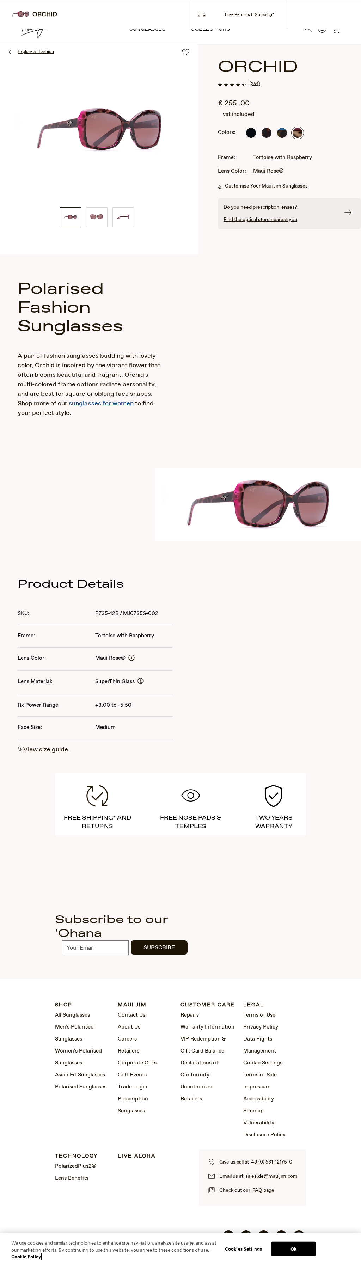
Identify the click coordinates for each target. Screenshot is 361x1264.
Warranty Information (207, 1027)
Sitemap (253, 1111)
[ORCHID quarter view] (70, 217)
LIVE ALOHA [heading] (136, 1156)
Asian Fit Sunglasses (80, 1075)
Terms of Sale (260, 1075)
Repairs (189, 1015)
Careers (127, 1039)
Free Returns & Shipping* (249, 15)
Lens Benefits (71, 1178)
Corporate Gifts (137, 1063)
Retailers (128, 1051)
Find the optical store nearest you (260, 219)
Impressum (257, 1087)
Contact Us (131, 1015)
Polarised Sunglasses (80, 1087)
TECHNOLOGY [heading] (76, 1156)
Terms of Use (259, 1015)
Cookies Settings (243, 1249)
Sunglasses (147, 29)
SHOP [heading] (63, 1005)
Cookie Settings (262, 1063)
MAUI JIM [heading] (132, 1005)
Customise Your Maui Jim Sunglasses (266, 186)
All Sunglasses (72, 1015)
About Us (129, 1027)
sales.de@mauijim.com (271, 1176)
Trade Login (132, 1087)
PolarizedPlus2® (75, 1166)
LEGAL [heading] (253, 1005)
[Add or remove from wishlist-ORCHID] (185, 53)
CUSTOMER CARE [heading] (207, 1005)
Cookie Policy (26, 1257)
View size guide (45, 749)
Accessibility (258, 1099)
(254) (255, 84)
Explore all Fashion (36, 52)
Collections (210, 29)
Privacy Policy (260, 1027)
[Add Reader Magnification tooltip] (131, 658)
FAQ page (263, 1190)
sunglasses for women (101, 403)
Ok (293, 1249)
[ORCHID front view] (97, 217)
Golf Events (132, 1075)
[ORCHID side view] (123, 217)
